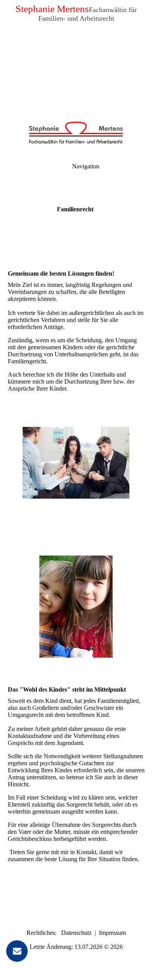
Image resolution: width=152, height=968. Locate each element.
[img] (76, 54)
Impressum (112, 932)
